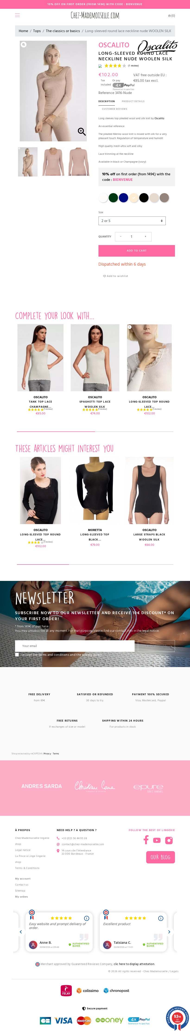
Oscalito (159, 118)
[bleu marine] (123, 201)
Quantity (104, 237)
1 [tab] (56, 431)
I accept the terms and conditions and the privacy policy (61, 655)
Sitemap (20, 891)
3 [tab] (147, 564)
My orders (21, 897)
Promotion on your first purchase (34, 991)
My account (23, 879)
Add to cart (137, 251)
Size (100, 212)
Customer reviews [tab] (114, 109)
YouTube (157, 840)
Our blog (161, 857)
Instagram (169, 840)
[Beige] (154, 201)
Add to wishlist (117, 276)
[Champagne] (103, 201)
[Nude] (133, 201)
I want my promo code (34, 1017)
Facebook (146, 839)
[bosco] (113, 201)
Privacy (47, 753)
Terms (56, 753)
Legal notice (23, 850)
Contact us (21, 885)
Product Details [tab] (133, 101)
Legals (174, 971)
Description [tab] (106, 101)
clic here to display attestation (134, 964)
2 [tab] (134, 431)
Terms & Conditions (27, 868)
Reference (106, 92)
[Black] (144, 201)
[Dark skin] (164, 201)
